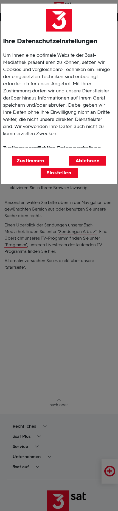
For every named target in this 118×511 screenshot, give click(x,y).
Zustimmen (30, 161)
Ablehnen (87, 161)
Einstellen (59, 173)
